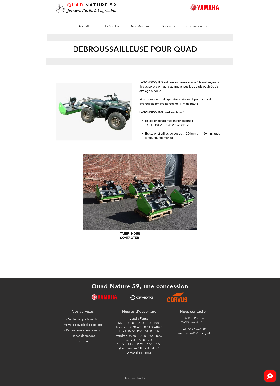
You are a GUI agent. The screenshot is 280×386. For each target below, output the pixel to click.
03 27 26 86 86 (197, 329)
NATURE (98, 5)
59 (113, 5)
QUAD (76, 5)
